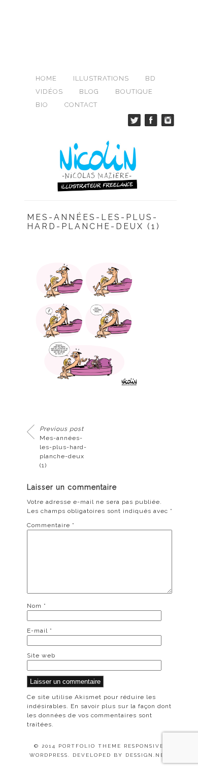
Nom (36, 605)
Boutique (134, 91)
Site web (41, 655)
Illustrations (101, 78)
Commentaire (51, 525)
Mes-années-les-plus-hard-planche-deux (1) (63, 447)
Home (46, 78)
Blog (89, 91)
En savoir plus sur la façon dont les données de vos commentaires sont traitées (99, 715)
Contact (80, 104)
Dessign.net (147, 755)
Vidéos (49, 91)
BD (150, 78)
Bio (42, 104)
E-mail (39, 630)
